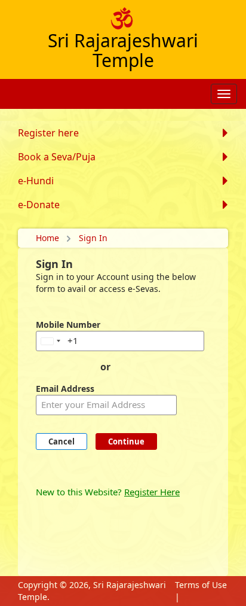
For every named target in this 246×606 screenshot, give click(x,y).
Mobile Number (68, 324)
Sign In (93, 237)
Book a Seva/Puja (57, 156)
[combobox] (50, 341)
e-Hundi (36, 180)
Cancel (61, 441)
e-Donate (39, 204)
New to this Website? (108, 492)
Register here (48, 132)
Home (47, 237)
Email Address (65, 388)
